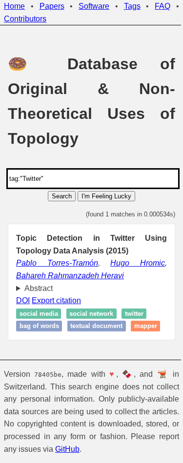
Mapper (31, 338)
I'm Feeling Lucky (106, 196)
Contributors (25, 19)
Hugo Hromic (137, 263)
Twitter (134, 313)
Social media (39, 313)
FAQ (162, 6)
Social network (91, 313)
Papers (52, 6)
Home (14, 6)
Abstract (38, 288)
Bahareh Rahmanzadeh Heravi (70, 275)
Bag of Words (39, 325)
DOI (23, 300)
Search (62, 196)
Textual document (96, 325)
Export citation (56, 300)
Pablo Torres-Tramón (57, 263)
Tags (132, 6)
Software (94, 6)
